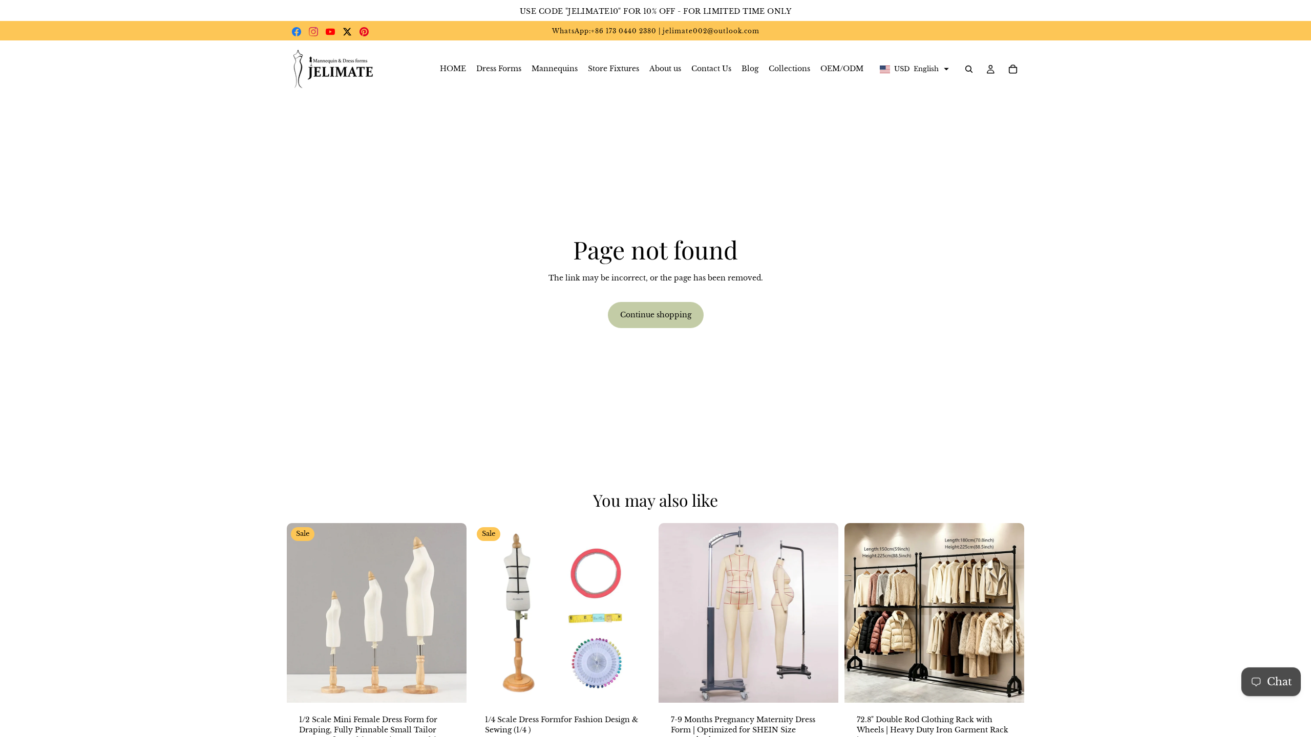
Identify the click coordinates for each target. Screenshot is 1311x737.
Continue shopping (655, 314)
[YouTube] (330, 31)
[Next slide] (451, 613)
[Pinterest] (364, 31)
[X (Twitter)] (347, 31)
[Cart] (1013, 69)
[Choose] (450, 687)
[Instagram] (313, 31)
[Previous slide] (302, 613)
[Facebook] (296, 31)
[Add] (636, 687)
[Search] (969, 69)
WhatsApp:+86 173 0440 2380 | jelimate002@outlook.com (655, 31)
